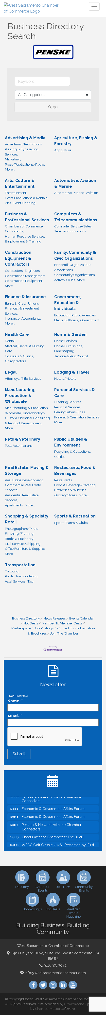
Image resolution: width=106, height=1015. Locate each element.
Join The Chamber (64, 633)
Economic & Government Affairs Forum (53, 806)
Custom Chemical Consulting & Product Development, (27, 420)
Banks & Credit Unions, (22, 303)
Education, (62, 315)
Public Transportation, (21, 576)
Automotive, (63, 193)
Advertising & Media (25, 138)
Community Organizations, (74, 275)
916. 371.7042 (55, 965)
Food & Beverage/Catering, (75, 485)
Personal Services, (67, 407)
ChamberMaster (48, 1009)
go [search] (55, 106)
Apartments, (14, 505)
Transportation (20, 565)
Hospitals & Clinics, (19, 356)
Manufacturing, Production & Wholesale (20, 395)
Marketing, (13, 159)
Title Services (31, 378)
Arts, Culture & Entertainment (20, 183)
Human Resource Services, (25, 236)
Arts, (8, 203)
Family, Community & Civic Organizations (75, 255)
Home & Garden (70, 334)
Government (89, 320)
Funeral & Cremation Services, (77, 417)
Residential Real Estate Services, (21, 497)
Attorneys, (12, 378)
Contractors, (14, 271)
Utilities (59, 457)
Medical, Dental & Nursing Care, (24, 348)
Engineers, (32, 271)
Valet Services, (15, 581)
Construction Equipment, (24, 281)
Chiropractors (15, 361)
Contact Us (65, 628)
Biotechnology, (34, 413)
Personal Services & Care (74, 392)
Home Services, (65, 341)
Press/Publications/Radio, (25, 164)
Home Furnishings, (68, 346)
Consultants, (14, 231)
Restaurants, (63, 480)
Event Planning (24, 203)
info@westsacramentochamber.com (55, 973)
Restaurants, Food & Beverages (75, 470)
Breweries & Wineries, (70, 490)
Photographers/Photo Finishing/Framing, (21, 531)
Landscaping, (64, 351)
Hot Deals (30, 623)
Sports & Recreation (75, 516)
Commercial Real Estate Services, (23, 487)
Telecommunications (70, 231)
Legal (11, 372)
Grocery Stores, (65, 495)
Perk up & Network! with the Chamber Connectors (51, 824)
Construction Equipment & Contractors (18, 258)
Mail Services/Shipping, (23, 544)
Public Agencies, (83, 315)
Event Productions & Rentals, (26, 198)
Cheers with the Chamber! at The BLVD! (53, 834)
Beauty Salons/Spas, (70, 412)
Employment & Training (23, 241)
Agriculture (62, 150)
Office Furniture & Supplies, (25, 549)
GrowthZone (74, 1004)
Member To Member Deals (62, 623)
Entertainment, (16, 193)
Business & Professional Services (27, 217)
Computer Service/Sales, (73, 226)
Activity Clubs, (65, 280)
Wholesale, (13, 413)
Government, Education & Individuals (67, 302)
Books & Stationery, (19, 539)
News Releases (54, 618)
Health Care (17, 334)
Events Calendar (81, 618)
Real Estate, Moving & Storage (27, 470)
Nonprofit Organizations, (73, 265)
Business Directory (26, 618)
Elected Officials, (66, 320)
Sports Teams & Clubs (71, 523)
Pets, (8, 445)
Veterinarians (22, 445)
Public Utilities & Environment (70, 442)
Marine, (79, 193)
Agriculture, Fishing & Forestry (75, 141)
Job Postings (43, 628)
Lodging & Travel (71, 372)
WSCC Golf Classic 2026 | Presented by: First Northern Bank (58, 844)
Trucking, (12, 571)
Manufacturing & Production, (27, 408)
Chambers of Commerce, (24, 226)
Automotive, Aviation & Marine (75, 183)
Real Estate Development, (24, 480)
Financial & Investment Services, (22, 310)
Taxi (30, 581)
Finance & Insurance (25, 296)
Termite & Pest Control (71, 356)
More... (10, 169)
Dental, (10, 341)
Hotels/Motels (65, 378)
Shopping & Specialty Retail (26, 519)
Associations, (63, 270)
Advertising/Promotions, (23, 144)
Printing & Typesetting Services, (21, 151)
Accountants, (31, 318)
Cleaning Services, (68, 402)
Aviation (92, 193)
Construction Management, (25, 276)
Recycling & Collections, (72, 451)
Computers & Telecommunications (75, 217)
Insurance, (12, 318)
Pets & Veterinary (22, 439)
